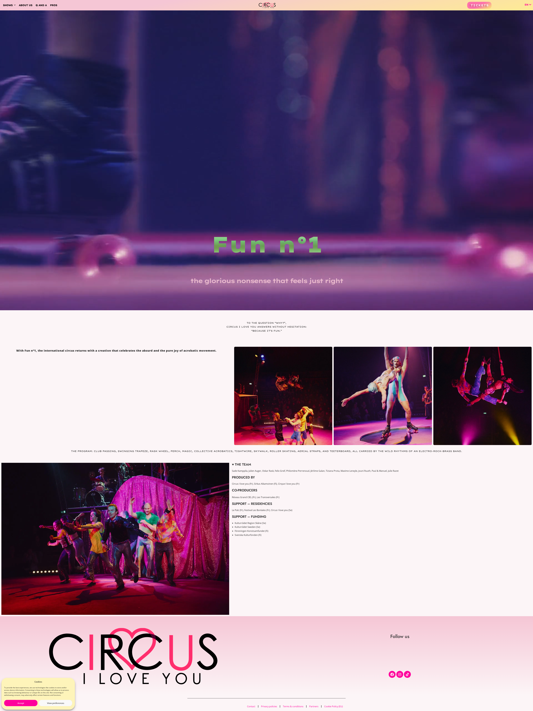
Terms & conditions (293, 706)
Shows (8, 5)
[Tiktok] (407, 674)
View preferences (55, 703)
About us (25, 5)
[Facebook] (392, 674)
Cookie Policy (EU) (333, 706)
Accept (20, 703)
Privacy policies (269, 706)
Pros (53, 5)
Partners (313, 706)
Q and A (41, 5)
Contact (251, 706)
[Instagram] (399, 674)
